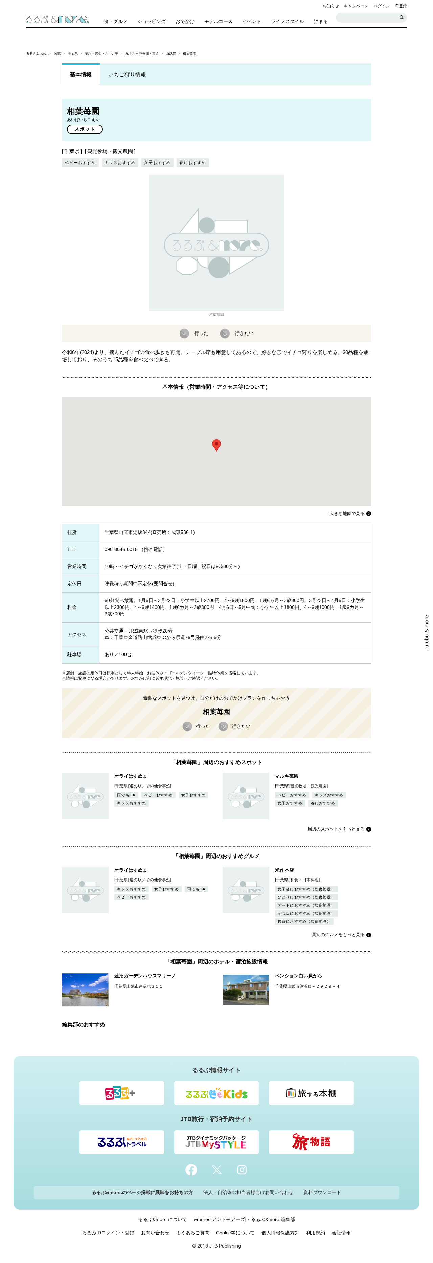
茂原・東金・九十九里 (101, 53)
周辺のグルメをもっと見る (338, 934)
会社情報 (341, 1232)
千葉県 (73, 53)
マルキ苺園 (287, 776)
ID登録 (401, 6)
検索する (402, 18)
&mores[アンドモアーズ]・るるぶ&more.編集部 (244, 1219)
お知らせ (331, 6)
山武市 (171, 53)
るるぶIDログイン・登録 (108, 1232)
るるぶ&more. (36, 53)
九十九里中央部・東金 (142, 53)
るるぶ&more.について (162, 1219)
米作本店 (284, 870)
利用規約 (315, 1232)
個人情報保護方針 (280, 1232)
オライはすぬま (130, 776)
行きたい (244, 333)
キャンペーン (356, 6)
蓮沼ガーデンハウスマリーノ (145, 976)
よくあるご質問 (192, 1232)
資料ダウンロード (322, 1192)
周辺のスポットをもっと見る (336, 829)
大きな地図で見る (347, 513)
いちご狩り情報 (127, 74)
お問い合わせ (155, 1232)
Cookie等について (235, 1232)
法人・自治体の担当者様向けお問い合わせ (248, 1192)
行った (201, 333)
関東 (57, 53)
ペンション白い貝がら (298, 976)
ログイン (381, 6)
